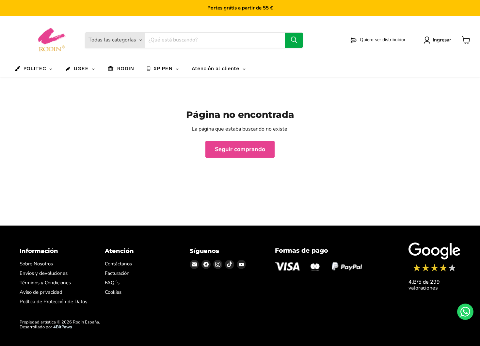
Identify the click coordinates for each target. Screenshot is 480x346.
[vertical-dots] (434, 270)
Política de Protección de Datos (53, 301)
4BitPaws (62, 327)
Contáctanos (118, 263)
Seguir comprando (240, 149)
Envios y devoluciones (44, 273)
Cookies (113, 292)
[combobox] (215, 40)
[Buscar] (294, 40)
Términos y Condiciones (45, 282)
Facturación (117, 273)
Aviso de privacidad (41, 292)
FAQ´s (112, 282)
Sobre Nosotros (36, 263)
